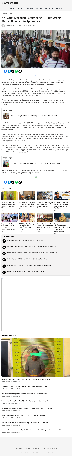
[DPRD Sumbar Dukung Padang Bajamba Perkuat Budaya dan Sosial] (27, 221)
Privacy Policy (36, 448)
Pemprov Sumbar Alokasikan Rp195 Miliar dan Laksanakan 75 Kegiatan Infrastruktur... (62, 227)
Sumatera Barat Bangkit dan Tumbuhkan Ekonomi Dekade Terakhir (45, 205)
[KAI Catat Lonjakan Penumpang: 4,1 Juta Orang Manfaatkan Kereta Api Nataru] (36, 67)
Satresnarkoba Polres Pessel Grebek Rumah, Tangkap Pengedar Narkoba (9, 205)
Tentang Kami (18, 448)
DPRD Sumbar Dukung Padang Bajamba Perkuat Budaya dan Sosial (26, 226)
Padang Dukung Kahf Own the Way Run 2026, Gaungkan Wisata (27, 259)
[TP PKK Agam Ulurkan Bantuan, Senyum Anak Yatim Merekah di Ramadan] (6, 166)
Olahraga (39, 8)
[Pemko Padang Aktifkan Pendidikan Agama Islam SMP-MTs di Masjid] (6, 118)
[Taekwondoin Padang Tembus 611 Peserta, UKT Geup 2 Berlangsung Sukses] (10, 221)
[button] (20, 71)
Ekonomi (20, 8)
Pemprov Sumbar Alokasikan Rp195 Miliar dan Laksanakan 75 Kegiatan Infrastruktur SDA (32, 430)
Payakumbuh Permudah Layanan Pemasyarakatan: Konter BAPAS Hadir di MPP (32, 253)
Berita (12, 8)
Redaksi (27, 448)
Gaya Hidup (49, 8)
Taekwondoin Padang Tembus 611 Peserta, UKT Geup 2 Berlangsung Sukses (9, 226)
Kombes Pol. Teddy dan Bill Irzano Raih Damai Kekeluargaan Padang (27, 204)
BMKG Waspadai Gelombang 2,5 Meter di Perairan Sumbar (25, 271)
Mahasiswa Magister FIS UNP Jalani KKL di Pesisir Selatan (25, 240)
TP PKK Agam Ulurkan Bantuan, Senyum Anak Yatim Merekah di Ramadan (35, 163)
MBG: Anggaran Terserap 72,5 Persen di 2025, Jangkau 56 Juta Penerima (29, 265)
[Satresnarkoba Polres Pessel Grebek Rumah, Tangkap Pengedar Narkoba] (10, 200)
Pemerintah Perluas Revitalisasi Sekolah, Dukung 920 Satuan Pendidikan (61, 205)
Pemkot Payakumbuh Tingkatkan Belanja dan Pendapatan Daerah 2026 (45, 226)
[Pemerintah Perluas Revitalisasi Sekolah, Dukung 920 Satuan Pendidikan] (62, 200)
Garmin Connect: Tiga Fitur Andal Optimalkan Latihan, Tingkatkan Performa (31, 246)
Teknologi (59, 8)
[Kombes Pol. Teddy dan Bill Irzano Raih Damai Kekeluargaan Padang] (27, 200)
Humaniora (29, 8)
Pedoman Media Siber (51, 448)
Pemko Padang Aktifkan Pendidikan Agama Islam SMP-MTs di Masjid (34, 116)
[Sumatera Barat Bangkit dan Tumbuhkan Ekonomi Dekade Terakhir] (45, 200)
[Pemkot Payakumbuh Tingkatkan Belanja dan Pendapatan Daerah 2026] (45, 221)
